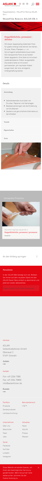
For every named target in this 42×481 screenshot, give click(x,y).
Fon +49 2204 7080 (11, 376)
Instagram (7, 456)
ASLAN (25, 429)
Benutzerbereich (28, 402)
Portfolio (6, 402)
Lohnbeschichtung (10, 413)
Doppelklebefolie (9, 11)
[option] (21, 156)
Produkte (6, 405)
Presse (25, 433)
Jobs (4, 436)
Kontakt (6, 389)
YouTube (6, 449)
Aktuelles (26, 422)
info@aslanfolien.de (12, 383)
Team (5, 433)
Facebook (6, 445)
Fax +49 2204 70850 (12, 379)
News (24, 425)
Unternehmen (8, 422)
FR (27, 4)
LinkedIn (6, 452)
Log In (24, 405)
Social (5, 442)
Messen (25, 436)
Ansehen (7, 235)
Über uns (6, 425)
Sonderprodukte (9, 409)
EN (23, 4)
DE (20, 4)
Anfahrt (6, 361)
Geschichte (7, 429)
